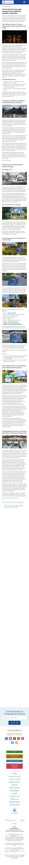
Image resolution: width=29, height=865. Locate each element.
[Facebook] (6, 738)
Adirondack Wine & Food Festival (12, 385)
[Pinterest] (14, 738)
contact (16, 856)
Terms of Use (17, 844)
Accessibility (22, 855)
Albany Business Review (11, 498)
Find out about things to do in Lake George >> (13, 502)
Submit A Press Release (14, 756)
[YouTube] (10, 738)
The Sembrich (5, 187)
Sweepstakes (14, 802)
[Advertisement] (14, 648)
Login (14, 751)
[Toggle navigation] (24, 2)
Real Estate (14, 788)
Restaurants (14, 782)
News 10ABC (6, 360)
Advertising (14, 805)
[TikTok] (22, 738)
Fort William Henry (6, 45)
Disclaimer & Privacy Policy (10, 844)
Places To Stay (14, 776)
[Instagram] (18, 738)
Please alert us (7, 851)
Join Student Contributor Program (14, 766)
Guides (14, 793)
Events (14, 785)
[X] (12, 742)
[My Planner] (16, 742)
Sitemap (14, 823)
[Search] (22, 820)
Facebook (8, 160)
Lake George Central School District (11, 355)
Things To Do (14, 779)
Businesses (14, 791)
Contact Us (14, 796)
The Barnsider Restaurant (13, 323)
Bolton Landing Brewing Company (10, 120)
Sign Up (13, 722)
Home (3, 6)
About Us (14, 799)
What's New (7, 6)
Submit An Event (14, 760)
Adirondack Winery (14, 395)
